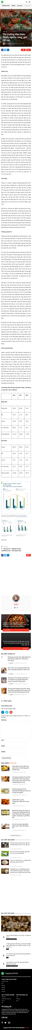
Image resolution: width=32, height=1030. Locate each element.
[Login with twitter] (7, 714)
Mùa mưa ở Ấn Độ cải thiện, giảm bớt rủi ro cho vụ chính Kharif (19, 852)
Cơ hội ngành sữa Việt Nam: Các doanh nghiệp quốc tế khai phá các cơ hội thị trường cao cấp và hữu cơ (18, 945)
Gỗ (7, 957)
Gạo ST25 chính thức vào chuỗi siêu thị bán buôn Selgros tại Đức (20, 861)
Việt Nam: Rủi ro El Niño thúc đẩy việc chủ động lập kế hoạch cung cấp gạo (20, 843)
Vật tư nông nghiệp (8, 995)
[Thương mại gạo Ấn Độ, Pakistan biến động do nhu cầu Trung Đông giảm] (6, 791)
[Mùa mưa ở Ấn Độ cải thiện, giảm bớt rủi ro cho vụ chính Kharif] (5, 853)
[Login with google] (11, 714)
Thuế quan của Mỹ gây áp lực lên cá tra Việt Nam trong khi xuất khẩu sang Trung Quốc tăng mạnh (18, 679)
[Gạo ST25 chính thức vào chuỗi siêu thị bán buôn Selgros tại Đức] (5, 862)
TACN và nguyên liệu (11, 939)
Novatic (27, 1027)
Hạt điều (9, 929)
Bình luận (3, 720)
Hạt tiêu (3, 989)
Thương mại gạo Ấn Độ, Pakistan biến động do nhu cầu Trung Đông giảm (21, 790)
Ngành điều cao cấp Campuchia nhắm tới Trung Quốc (20, 801)
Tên (2, 740)
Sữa (7, 949)
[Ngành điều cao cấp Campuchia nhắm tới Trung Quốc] (6, 802)
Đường (3, 985)
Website (3, 751)
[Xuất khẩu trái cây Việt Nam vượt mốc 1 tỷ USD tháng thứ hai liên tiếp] (6, 768)
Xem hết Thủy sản (15, 835)
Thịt (17, 996)
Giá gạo (19, 5)
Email (3, 746)
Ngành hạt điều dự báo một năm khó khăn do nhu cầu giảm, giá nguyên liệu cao (17, 925)
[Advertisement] (16, 576)
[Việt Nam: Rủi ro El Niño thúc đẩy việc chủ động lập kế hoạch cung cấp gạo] (5, 845)
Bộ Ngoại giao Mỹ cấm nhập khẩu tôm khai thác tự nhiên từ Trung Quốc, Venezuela (19, 658)
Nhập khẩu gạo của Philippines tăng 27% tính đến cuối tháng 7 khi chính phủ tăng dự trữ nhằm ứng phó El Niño (20, 870)
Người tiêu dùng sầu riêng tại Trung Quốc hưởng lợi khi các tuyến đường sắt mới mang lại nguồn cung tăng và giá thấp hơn (21, 814)
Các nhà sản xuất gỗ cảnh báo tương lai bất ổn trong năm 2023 (18, 954)
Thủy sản (5, 31)
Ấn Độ (13, 5)
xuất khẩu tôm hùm (6, 550)
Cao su (3, 1000)
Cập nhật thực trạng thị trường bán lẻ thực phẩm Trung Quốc (17, 963)
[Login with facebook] (3, 714)
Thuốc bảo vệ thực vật (6, 998)
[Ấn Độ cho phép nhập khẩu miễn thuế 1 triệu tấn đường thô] (6, 826)
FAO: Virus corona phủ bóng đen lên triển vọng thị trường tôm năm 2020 (19, 668)
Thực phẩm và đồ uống (9, 979)
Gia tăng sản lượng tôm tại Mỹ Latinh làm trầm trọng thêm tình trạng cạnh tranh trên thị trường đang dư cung (19, 690)
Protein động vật (22, 995)
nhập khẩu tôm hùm (16, 548)
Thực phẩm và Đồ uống (12, 965)
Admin (9, 43)
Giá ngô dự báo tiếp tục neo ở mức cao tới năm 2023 (18, 936)
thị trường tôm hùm (16, 550)
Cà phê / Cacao (5, 981)
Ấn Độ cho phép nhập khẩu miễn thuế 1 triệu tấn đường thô (20, 825)
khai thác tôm (7, 548)
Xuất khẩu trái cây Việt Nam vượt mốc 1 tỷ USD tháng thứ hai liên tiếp (20, 768)
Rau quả (3, 991)
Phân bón (4, 996)
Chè (2, 983)
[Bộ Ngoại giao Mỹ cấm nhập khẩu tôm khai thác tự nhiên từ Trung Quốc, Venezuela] (4, 659)
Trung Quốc (6, 5)
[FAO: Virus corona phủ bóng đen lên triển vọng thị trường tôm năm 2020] (4, 670)
